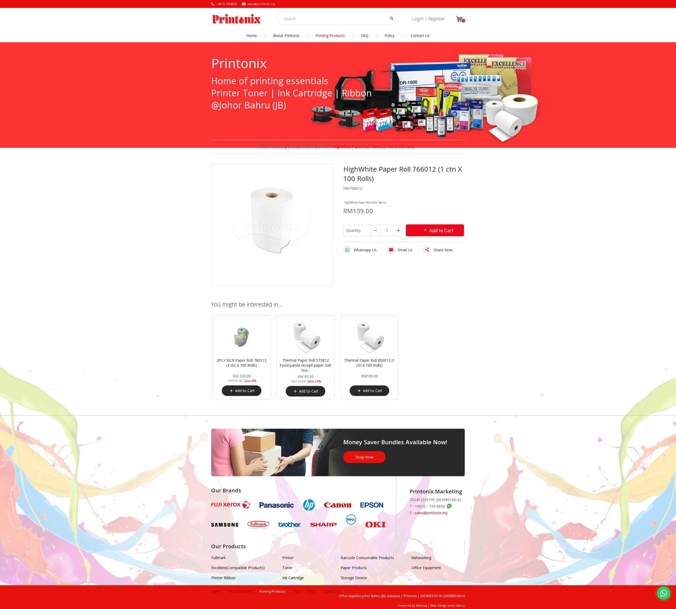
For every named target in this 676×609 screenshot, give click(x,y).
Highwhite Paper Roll (311, 146)
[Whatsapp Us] (663, 593)
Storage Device (354, 577)
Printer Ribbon (223, 577)
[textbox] (334, 18)
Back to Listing (274, 146)
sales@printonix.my (261, 4)
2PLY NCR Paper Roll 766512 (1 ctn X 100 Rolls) (241, 363)
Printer (288, 557)
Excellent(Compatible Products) (238, 567)
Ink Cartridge (293, 577)
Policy (389, 35)
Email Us (400, 249)
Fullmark (218, 557)
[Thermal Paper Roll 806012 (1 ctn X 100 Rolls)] (369, 338)
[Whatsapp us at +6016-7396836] (448, 506)
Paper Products (354, 567)
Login (418, 19)
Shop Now (364, 457)
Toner (287, 567)
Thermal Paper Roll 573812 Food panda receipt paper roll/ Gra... (305, 365)
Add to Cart (438, 230)
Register (436, 19)
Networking (421, 557)
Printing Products (330, 35)
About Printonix (286, 35)
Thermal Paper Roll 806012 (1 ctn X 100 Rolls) (369, 363)
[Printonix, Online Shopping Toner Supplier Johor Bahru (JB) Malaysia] (236, 19)
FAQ (364, 35)
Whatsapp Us (365, 249)
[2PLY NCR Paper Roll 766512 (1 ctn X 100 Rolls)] (241, 338)
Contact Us (420, 35)
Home (251, 35)
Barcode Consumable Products (367, 557)
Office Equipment (426, 567)
